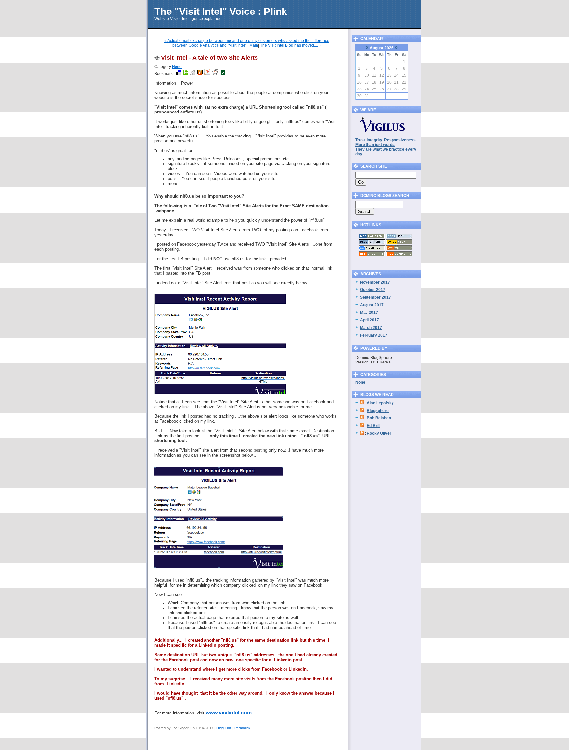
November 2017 (375, 282)
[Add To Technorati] (185, 73)
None (177, 66)
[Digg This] (192, 73)
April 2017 (369, 320)
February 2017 (373, 335)
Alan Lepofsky (380, 403)
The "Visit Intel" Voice (204, 11)
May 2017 (369, 312)
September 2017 (375, 297)
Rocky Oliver (379, 433)
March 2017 (371, 327)
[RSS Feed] (372, 255)
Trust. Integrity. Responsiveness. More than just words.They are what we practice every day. (386, 147)
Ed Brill (373, 425)
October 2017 (372, 290)
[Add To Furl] (200, 73)
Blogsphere (378, 410)
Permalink (242, 728)
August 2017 (372, 305)
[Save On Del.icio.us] (178, 73)
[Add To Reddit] (215, 73)
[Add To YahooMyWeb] (207, 73)
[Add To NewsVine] (223, 73)
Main (253, 45)
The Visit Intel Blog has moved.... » (290, 45)
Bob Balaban (379, 418)
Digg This (223, 728)
